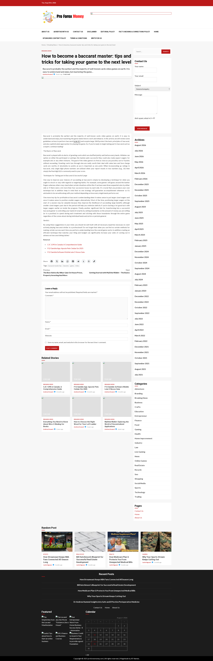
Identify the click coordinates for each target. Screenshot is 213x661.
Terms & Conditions (78, 38)
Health (138, 434)
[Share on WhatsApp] (67, 261)
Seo (136, 474)
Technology (140, 492)
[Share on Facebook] (51, 261)
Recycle (138, 470)
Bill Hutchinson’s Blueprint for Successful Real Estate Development (90, 542)
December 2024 (142, 251)
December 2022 (142, 296)
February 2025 (141, 240)
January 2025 (140, 246)
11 (95, 635)
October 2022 (141, 307)
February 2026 (141, 179)
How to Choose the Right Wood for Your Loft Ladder (86, 407)
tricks (77, 266)
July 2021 (139, 375)
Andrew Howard (48, 74)
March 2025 (140, 235)
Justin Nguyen (47, 565)
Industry (138, 443)
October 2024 (141, 263)
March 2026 (140, 173)
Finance (138, 420)
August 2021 (140, 369)
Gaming (138, 429)
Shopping (139, 479)
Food (137, 425)
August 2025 (140, 207)
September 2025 (142, 201)
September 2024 (142, 268)
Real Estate (140, 465)
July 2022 (139, 319)
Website (48, 335)
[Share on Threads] (89, 261)
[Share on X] (57, 261)
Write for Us (96, 38)
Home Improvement (143, 438)
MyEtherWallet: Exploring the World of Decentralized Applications (117, 407)
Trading (138, 497)
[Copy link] (94, 261)
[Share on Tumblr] (83, 261)
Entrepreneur (141, 416)
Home (156, 32)
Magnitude (124, 658)
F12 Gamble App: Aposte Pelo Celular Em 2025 (65, 248)
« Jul (87, 655)
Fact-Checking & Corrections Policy (134, 32)
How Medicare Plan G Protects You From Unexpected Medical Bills (123, 542)
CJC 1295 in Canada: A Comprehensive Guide (64, 244)
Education (139, 411)
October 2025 (141, 195)
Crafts (137, 407)
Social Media (140, 483)
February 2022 (141, 341)
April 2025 (139, 229)
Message (138, 95)
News (137, 456)
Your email (139, 76)
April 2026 (139, 167)
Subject (138, 85)
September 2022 (142, 313)
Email (47, 329)
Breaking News (46, 50)
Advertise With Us (61, 32)
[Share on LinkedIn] (62, 261)
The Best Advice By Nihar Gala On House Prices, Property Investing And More (63, 272)
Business (138, 402)
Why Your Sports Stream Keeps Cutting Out (156, 542)
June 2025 (139, 218)
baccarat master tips (55, 266)
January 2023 (140, 291)
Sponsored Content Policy (54, 38)
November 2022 (142, 302)
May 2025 (139, 223)
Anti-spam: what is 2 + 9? (145, 118)
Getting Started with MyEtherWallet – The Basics (109, 271)
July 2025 (139, 212)
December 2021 (142, 347)
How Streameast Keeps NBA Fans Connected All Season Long (57, 542)
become (66, 266)
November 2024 (142, 257)
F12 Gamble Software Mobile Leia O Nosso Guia (66, 252)
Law (136, 447)
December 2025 (142, 184)
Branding (139, 393)
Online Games (141, 461)
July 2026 (139, 151)
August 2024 (140, 274)
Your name (139, 66)
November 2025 (142, 190)
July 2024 (139, 279)
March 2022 (140, 335)
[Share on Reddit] (78, 261)
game (72, 266)
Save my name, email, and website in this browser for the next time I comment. (77, 342)
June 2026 (139, 156)
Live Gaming (140, 452)
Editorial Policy (108, 32)
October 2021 (141, 358)
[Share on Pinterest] (73, 261)
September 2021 (142, 363)
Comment (49, 295)
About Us (45, 32)
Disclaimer (92, 32)
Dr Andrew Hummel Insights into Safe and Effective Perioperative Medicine (106, 602)
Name (48, 322)
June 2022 (139, 324)
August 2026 (140, 145)
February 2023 (141, 285)
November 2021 (142, 352)
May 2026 (139, 162)
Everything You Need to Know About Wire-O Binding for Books (56, 407)
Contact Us (78, 32)
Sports (138, 488)
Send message (142, 128)
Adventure (139, 389)
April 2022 (139, 330)
